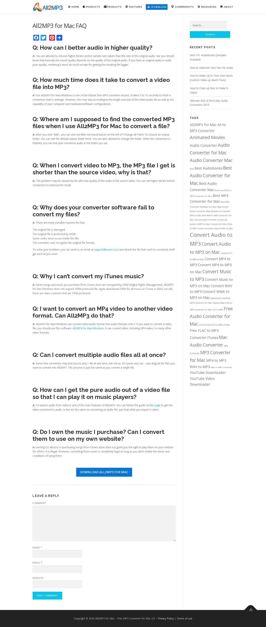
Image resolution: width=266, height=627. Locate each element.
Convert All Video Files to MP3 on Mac (215, 228)
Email (38, 562)
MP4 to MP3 (216, 360)
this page (155, 405)
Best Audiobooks (208, 168)
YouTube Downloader (208, 372)
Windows (98, 328)
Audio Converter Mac (211, 160)
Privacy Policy (166, 618)
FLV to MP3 (218, 309)
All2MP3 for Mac (203, 124)
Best (192, 169)
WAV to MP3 (200, 366)
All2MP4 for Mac (82, 328)
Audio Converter (203, 145)
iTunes (212, 337)
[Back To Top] (250, 610)
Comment (39, 503)
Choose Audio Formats (205, 219)
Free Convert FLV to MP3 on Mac (214, 325)
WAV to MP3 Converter (221, 367)
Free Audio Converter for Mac (211, 316)
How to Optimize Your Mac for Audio (211, 67)
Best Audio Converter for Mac (211, 175)
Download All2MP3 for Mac (104, 472)
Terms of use (184, 618)
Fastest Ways (218, 303)
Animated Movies (207, 137)
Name (37, 547)
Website (38, 578)
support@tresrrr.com (106, 249)
